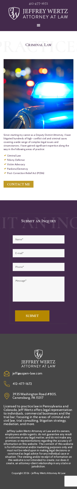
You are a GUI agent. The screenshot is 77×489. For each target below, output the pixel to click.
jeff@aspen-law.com (27, 373)
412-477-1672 (22, 384)
